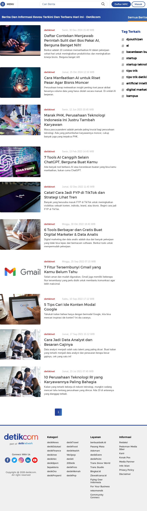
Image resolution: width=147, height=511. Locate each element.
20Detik (71, 463)
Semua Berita (137, 17)
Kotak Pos (124, 457)
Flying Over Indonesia (96, 481)
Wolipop (71, 454)
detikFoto (72, 467)
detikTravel (73, 442)
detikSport (52, 463)
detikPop (71, 475)
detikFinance (54, 450)
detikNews (53, 442)
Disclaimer (125, 474)
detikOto (52, 471)
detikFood (72, 446)
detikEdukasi (54, 446)
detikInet (52, 454)
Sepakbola (52, 467)
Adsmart (95, 450)
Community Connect (96, 496)
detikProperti (54, 475)
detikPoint (95, 459)
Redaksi (123, 442)
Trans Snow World (100, 463)
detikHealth (73, 450)
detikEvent (96, 454)
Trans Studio (97, 467)
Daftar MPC (121, 4)
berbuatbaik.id (98, 442)
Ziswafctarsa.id (98, 475)
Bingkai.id (95, 471)
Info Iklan (124, 465)
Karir (121, 453)
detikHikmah (73, 471)
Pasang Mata (97, 446)
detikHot (51, 459)
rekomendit (96, 490)
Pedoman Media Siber (128, 448)
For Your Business (100, 486)
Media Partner (126, 461)
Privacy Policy (126, 470)
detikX (70, 459)
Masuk (138, 4)
